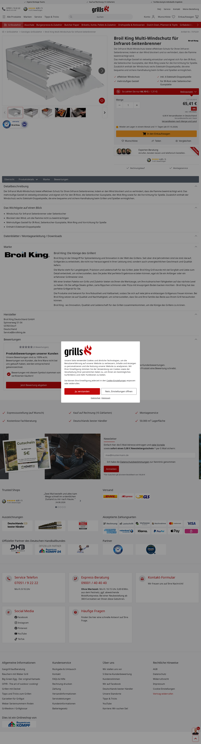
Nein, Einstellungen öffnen (118, 391)
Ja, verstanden (82, 391)
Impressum (105, 398)
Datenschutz (95, 398)
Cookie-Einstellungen (116, 380)
